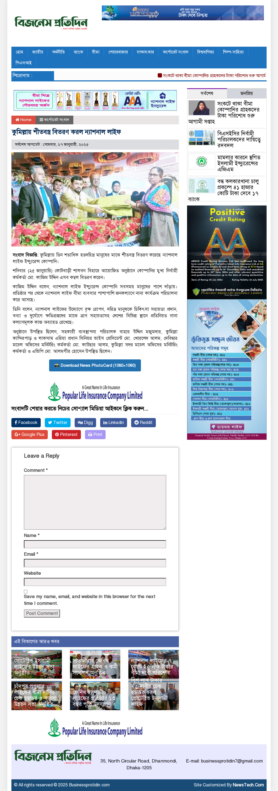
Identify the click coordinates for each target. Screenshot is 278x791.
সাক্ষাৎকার (145, 52)
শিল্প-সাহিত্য (233, 52)
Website (32, 573)
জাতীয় (37, 52)
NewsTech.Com (248, 785)
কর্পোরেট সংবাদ (175, 52)
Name (32, 535)
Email (31, 554)
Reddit (146, 422)
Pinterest (68, 434)
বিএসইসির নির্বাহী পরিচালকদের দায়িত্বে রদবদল (239, 139)
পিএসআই (24, 63)
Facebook (27, 422)
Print (97, 434)
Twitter (59, 422)
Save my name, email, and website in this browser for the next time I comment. (89, 600)
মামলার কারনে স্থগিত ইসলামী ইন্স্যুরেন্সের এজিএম (238, 163)
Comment (36, 470)
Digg (88, 422)
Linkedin (115, 422)
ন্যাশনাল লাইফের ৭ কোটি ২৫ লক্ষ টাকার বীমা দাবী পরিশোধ (152, 666)
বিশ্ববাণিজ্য (205, 52)
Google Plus (32, 434)
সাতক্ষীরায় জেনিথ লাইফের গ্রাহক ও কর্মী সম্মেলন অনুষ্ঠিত (95, 666)
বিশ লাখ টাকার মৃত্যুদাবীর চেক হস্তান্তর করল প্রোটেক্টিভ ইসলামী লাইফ (149, 692)
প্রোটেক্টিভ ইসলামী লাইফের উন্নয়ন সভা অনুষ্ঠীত (34, 666)
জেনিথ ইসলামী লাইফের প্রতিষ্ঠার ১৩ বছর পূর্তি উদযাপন (94, 698)
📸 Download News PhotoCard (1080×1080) (95, 365)
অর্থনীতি (58, 52)
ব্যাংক (78, 52)
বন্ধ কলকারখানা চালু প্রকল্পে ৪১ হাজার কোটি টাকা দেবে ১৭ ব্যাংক (223, 190)
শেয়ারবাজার (118, 52)
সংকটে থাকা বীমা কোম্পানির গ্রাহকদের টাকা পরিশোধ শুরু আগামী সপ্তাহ (208, 75)
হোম (19, 52)
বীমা (95, 52)
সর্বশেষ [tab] (207, 93)
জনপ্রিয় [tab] (247, 93)
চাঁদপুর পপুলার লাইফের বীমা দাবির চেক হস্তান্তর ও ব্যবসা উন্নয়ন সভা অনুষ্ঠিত (35, 695)
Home (25, 119)
